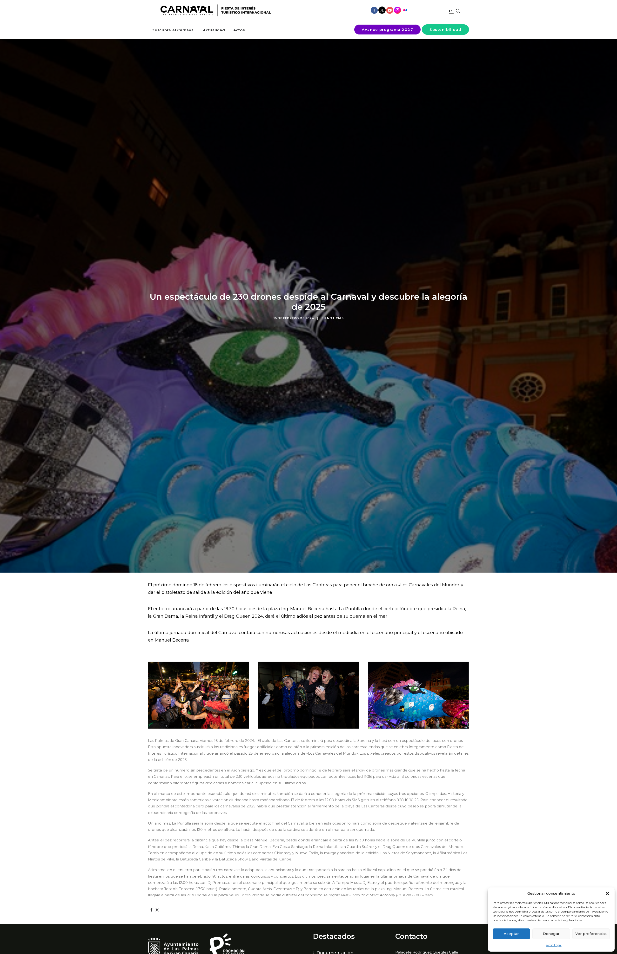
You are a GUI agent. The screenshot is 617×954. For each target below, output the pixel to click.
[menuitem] (173, 30)
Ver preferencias (591, 933)
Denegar (551, 933)
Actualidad (214, 30)
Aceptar (511, 933)
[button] (607, 893)
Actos (239, 30)
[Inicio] (214, 10)
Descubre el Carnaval (173, 30)
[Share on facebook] (151, 910)
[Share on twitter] (157, 910)
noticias (335, 318)
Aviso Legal (554, 945)
